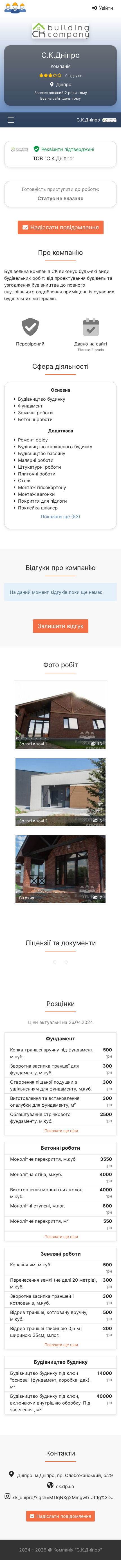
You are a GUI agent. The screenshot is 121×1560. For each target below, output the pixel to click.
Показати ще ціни (61, 1130)
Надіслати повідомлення (64, 227)
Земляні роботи (35, 412)
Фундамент (30, 406)
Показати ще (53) (60, 516)
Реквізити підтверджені (67, 149)
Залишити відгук (61, 626)
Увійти (106, 8)
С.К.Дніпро (88, 120)
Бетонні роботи (35, 419)
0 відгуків (73, 76)
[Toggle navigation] (11, 119)
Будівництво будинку (41, 399)
